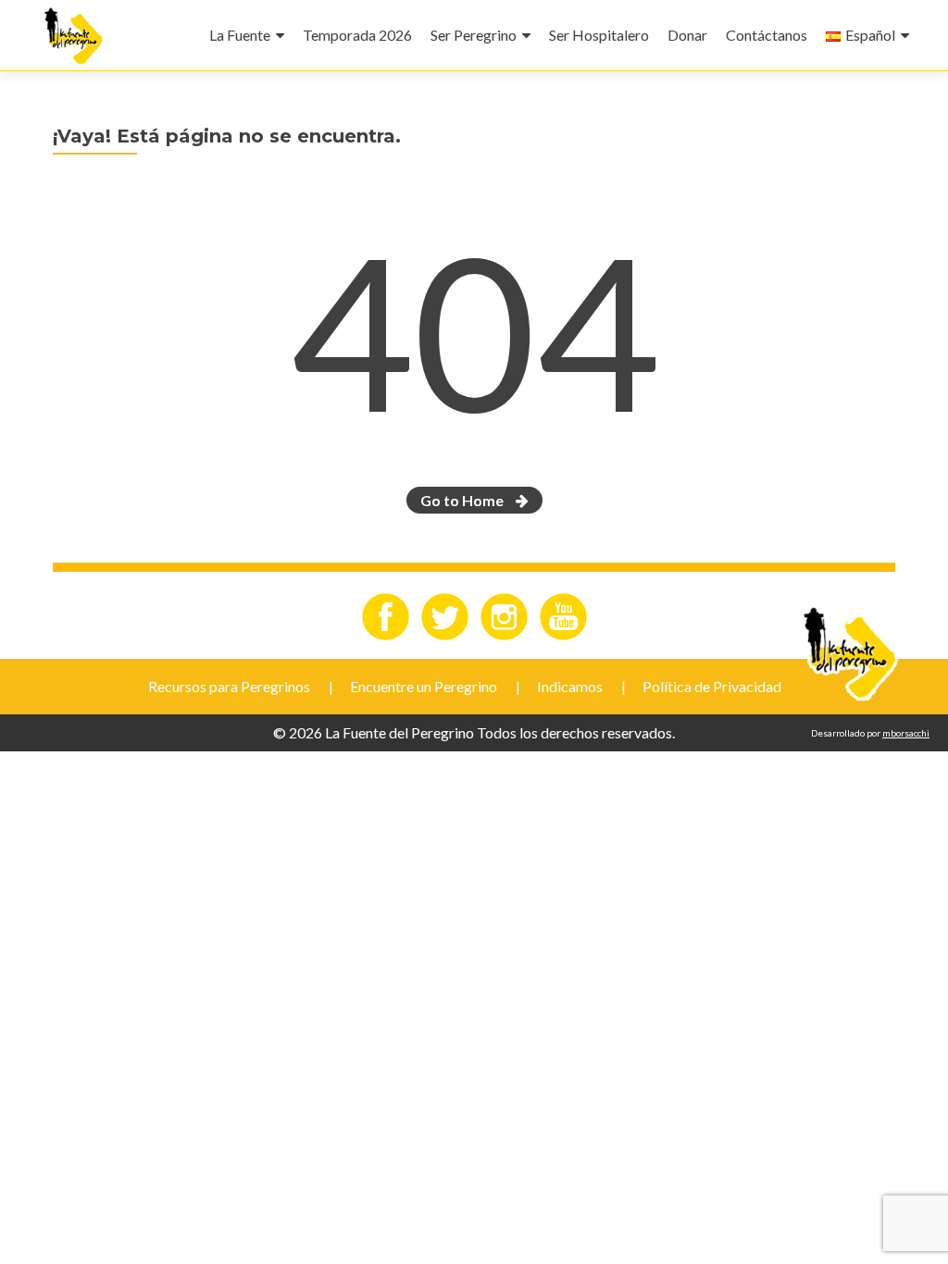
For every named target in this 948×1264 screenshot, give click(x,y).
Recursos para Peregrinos (229, 686)
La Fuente (239, 34)
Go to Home (463, 500)
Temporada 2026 (357, 34)
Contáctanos (766, 34)
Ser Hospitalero (599, 34)
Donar (687, 34)
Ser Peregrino (473, 34)
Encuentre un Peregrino (423, 686)
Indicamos (570, 686)
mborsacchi (905, 732)
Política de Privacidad (711, 686)
